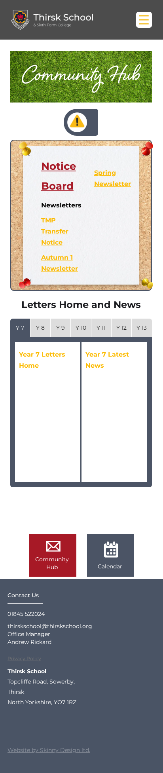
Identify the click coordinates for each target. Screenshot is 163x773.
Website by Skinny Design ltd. (49, 750)
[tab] (20, 328)
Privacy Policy (24, 658)
